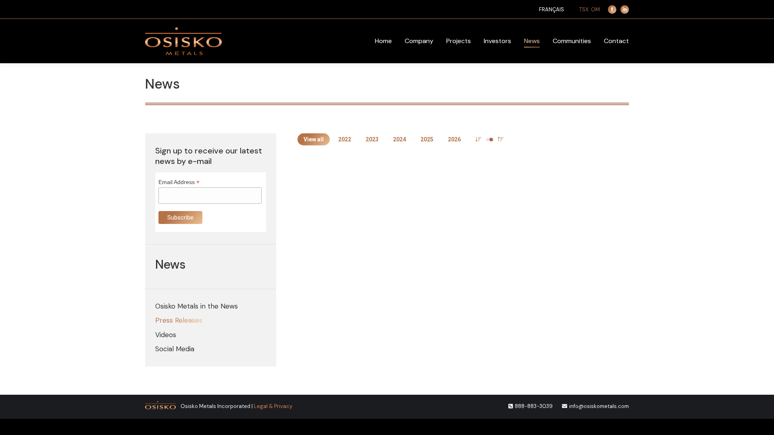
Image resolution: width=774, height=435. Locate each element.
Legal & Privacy (273, 406)
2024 (399, 139)
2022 (344, 139)
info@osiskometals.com (599, 406)
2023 (372, 139)
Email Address (179, 182)
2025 (426, 139)
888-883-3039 (534, 406)
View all (314, 139)
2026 (454, 139)
